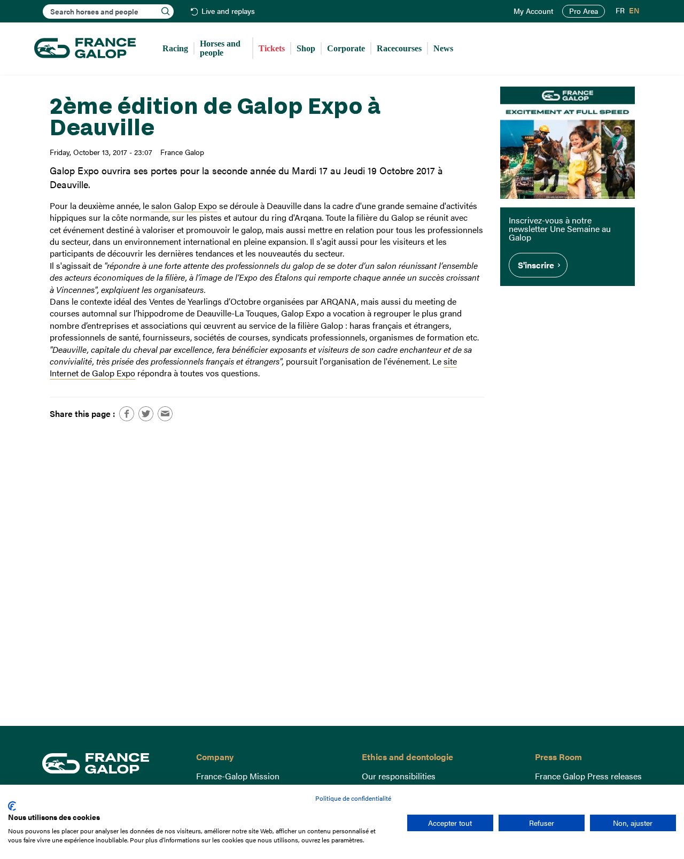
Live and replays (228, 11)
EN (634, 10)
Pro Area (583, 11)
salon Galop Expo (184, 205)
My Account (534, 11)
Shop (306, 48)
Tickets (272, 48)
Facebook (126, 413)
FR (620, 10)
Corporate (346, 48)
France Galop (111, 763)
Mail (165, 413)
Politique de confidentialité (353, 798)
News (443, 48)
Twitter (145, 413)
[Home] (85, 48)
